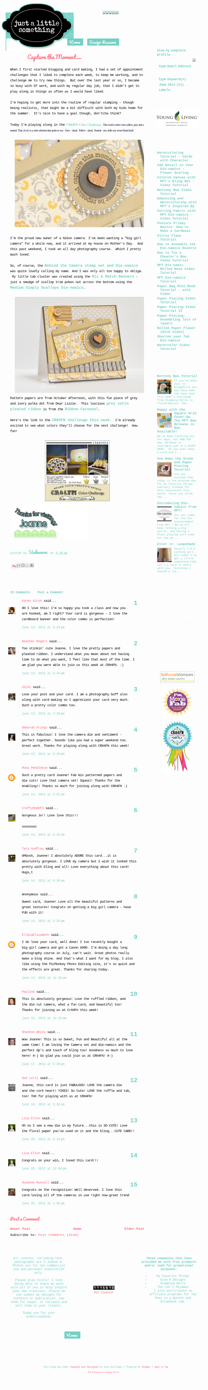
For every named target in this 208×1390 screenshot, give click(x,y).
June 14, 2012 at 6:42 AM (43, 835)
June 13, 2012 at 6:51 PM (43, 794)
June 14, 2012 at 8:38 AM (43, 881)
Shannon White (33, 1032)
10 (133, 994)
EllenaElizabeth (35, 935)
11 (133, 1034)
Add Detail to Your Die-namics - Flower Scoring (175, 169)
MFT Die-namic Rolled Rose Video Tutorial (175, 269)
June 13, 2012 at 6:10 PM (43, 754)
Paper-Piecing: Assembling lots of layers (176, 319)
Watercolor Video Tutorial (173, 347)
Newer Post (20, 1229)
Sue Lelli (31, 1078)
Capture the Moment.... (54, 57)
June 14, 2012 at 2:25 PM (43, 921)
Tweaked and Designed (84, 1367)
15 (133, 1184)
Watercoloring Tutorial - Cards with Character (174, 156)
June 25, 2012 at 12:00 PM (44, 1169)
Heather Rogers (34, 641)
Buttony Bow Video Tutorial (174, 192)
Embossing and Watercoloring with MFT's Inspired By (176, 202)
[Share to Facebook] (32, 565)
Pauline (28, 992)
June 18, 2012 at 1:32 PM (43, 1104)
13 (133, 1120)
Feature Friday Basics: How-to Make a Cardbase (173, 227)
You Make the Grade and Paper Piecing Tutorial (175, 464)
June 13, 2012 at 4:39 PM (43, 714)
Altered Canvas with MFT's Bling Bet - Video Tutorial (176, 181)
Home (74, 42)
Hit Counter (104, 1292)
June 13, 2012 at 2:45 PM (43, 673)
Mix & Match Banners (113, 276)
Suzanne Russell (35, 1182)
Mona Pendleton (34, 768)
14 (133, 1155)
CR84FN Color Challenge (83, 124)
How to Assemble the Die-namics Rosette (176, 246)
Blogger (146, 1367)
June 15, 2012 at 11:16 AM (44, 1018)
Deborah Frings (34, 728)
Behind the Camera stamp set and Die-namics (91, 265)
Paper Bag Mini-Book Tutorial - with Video (176, 290)
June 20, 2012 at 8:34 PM (43, 1139)
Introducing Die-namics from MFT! (176, 506)
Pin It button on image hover (103, 1372)
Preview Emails (186, 71)
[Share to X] (27, 565)
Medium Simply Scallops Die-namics (46, 287)
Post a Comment (24, 1219)
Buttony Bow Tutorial (177, 376)
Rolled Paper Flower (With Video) (176, 330)
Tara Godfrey (33, 849)
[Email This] (19, 565)
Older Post (134, 1229)
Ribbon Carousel (81, 409)
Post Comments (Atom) (58, 1235)
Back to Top (161, 1367)
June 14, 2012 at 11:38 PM (44, 978)
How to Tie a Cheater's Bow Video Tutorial (172, 256)
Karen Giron (32, 601)
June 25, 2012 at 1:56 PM (43, 1203)
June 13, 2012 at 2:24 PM (43, 627)
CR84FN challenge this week (81, 420)
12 (133, 1080)
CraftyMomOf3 (33, 808)
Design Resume (102, 42)
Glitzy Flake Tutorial (169, 238)
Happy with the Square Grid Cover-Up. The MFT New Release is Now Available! (176, 421)
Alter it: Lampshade (176, 544)
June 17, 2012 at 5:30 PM (43, 1064)
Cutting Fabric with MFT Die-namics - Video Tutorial (176, 214)
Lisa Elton (31, 1118)
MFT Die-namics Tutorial (171, 279)
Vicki (26, 687)
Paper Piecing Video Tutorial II (176, 309)
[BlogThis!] (23, 565)
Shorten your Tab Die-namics (173, 338)
